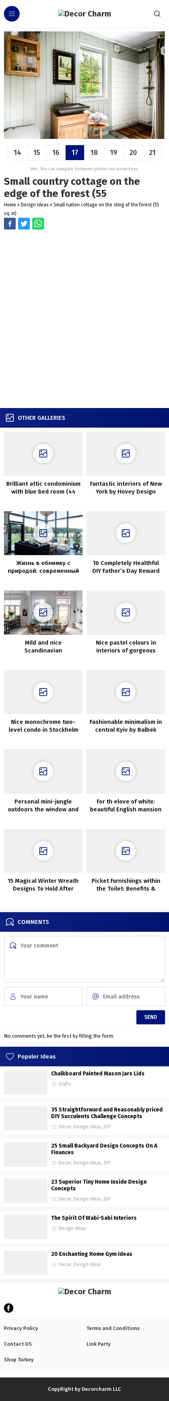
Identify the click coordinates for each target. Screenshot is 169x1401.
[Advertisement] (84, 319)
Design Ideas (35, 205)
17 (75, 152)
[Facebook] (8, 1308)
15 (36, 152)
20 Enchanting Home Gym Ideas (91, 1254)
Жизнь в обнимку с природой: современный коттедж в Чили (43, 570)
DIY (107, 1127)
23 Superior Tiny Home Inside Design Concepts (99, 1185)
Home (10, 205)
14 (17, 152)
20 (133, 152)
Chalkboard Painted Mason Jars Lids (98, 1073)
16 (55, 152)
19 (113, 152)
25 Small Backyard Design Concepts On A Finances (104, 1149)
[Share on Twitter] (38, 224)
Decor (65, 1127)
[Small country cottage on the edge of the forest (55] (84, 136)
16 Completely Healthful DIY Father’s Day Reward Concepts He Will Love (126, 570)
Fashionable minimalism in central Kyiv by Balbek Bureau (126, 729)
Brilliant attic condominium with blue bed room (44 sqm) (43, 491)
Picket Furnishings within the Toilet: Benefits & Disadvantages (126, 888)
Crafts (65, 1084)
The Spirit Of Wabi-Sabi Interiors (94, 1218)
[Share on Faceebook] (24, 224)
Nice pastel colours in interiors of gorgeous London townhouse (126, 650)
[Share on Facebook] (10, 224)
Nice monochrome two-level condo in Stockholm (43, 725)
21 (152, 152)
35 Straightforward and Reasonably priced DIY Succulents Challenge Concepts (107, 1113)
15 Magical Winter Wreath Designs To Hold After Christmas (43, 888)
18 (94, 152)
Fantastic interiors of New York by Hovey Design (126, 487)
